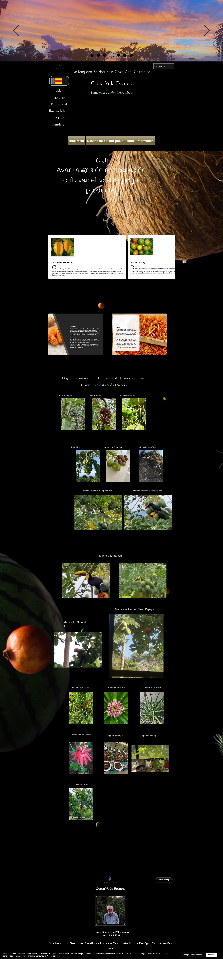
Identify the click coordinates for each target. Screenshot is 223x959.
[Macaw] (110, 55)
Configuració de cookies (192, 954)
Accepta (211, 954)
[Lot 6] (116, 55)
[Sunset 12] (104, 55)
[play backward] (51, 257)
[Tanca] (219, 954)
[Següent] (207, 30)
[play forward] (171, 257)
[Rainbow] (123, 55)
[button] (119, 527)
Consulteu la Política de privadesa (49, 955)
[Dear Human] (130, 55)
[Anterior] (16, 30)
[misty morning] (98, 55)
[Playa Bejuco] (92, 55)
